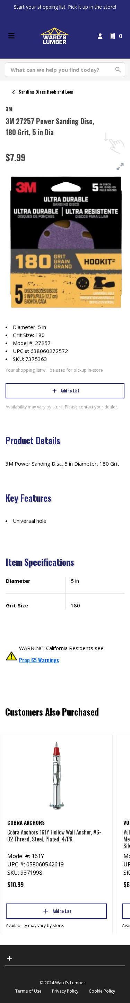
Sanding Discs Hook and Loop (46, 92)
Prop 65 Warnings (39, 660)
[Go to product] (56, 775)
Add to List (70, 391)
